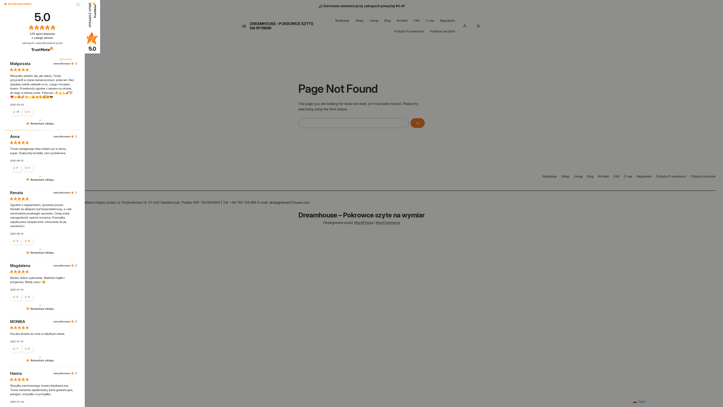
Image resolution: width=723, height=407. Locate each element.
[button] (5, 4)
